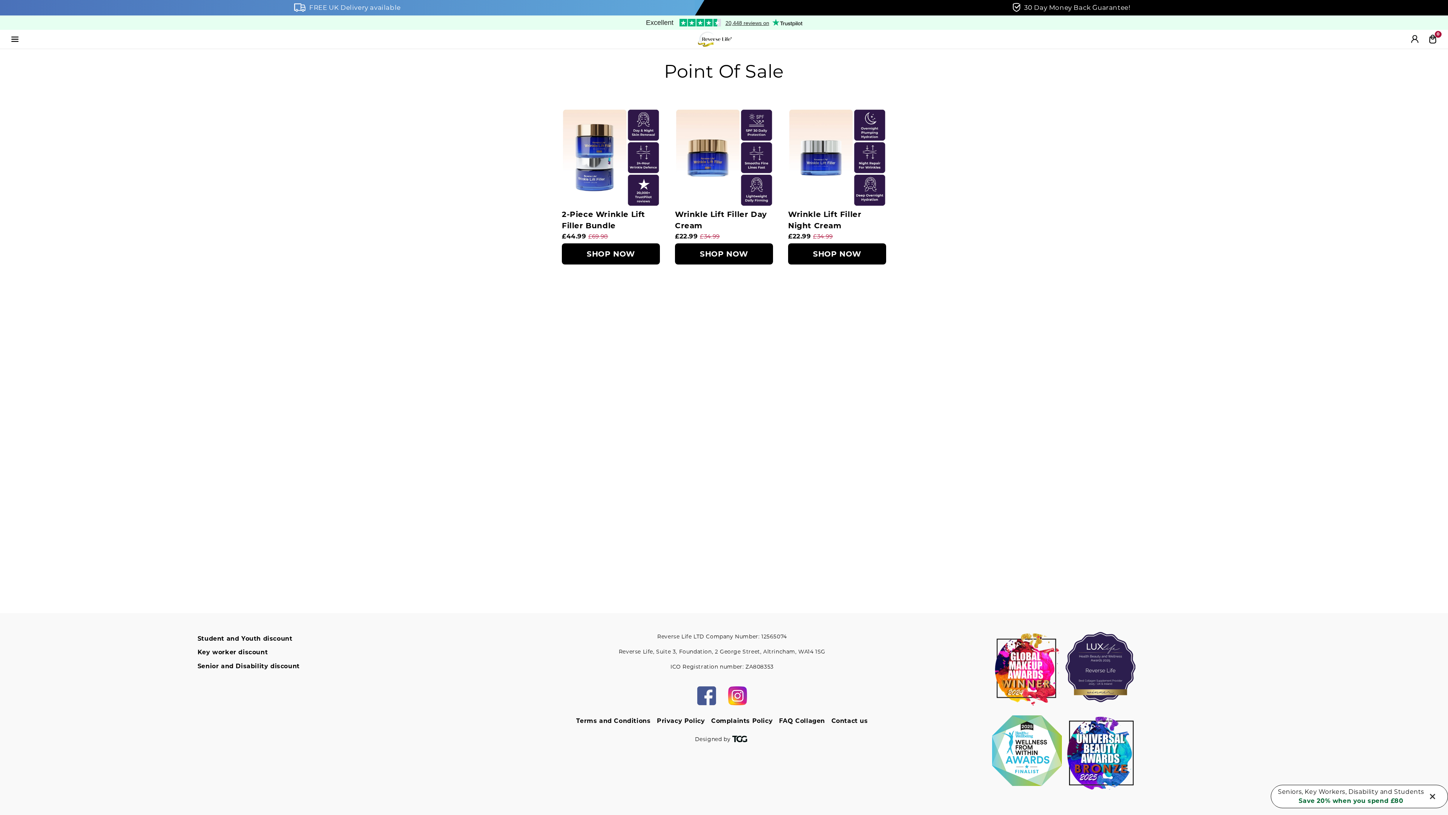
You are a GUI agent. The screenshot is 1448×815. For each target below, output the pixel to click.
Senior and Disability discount (249, 666)
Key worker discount (233, 652)
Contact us (849, 720)
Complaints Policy (742, 720)
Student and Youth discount (245, 638)
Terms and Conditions (613, 720)
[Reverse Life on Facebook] (706, 695)
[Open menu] (15, 39)
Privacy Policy (681, 720)
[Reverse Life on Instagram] (737, 695)
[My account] (1415, 39)
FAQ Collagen (802, 720)
